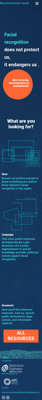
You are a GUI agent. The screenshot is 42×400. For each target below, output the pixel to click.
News (4, 174)
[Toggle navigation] (37, 3)
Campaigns (8, 234)
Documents (8, 305)
